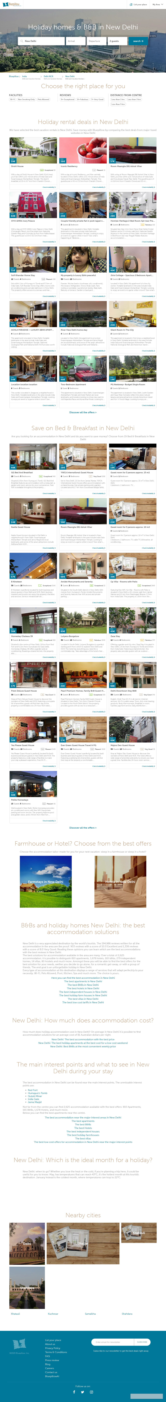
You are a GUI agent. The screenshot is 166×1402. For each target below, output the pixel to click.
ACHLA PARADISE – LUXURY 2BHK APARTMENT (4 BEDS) (39, 330)
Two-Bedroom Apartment (73, 384)
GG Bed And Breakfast (22, 472)
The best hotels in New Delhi (83, 988)
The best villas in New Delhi (83, 998)
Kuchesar (53, 1313)
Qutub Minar (35, 1096)
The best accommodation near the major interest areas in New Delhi (83, 1117)
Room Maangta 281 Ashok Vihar (126, 166)
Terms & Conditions (56, 1352)
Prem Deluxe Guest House (24, 691)
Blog (47, 1364)
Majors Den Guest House (123, 745)
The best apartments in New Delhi (83, 981)
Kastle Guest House (20, 527)
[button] (74, 1392)
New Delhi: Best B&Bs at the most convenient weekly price (83, 1046)
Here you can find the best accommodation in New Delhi (83, 977)
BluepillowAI (52, 1376)
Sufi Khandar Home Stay (23, 275)
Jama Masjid (35, 1102)
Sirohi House (17, 166)
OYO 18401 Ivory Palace (23, 221)
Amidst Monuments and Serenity (77, 581)
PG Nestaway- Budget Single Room (128, 384)
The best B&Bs (83, 1124)
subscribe (142, 1342)
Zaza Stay (115, 636)
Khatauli (15, 1313)
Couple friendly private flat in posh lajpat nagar (84, 221)
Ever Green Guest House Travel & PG (78, 745)
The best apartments (83, 1120)
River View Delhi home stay (74, 330)
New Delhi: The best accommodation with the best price (83, 1039)
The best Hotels (83, 1128)
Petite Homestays (19, 800)
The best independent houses (83, 1131)
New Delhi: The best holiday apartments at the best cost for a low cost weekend (83, 1042)
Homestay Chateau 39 (22, 636)
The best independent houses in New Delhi (83, 991)
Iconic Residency (69, 166)
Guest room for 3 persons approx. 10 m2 (130, 527)
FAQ (47, 1356)
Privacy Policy (52, 1348)
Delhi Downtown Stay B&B (123, 691)
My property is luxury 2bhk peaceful (78, 275)
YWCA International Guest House (77, 472)
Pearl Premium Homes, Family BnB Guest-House (84, 691)
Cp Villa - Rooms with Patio (124, 581)
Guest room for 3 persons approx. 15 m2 (130, 472)
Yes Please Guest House (22, 745)
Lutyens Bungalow (70, 636)
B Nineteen (16, 581)
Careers (49, 1368)
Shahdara (127, 1313)
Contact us (51, 1372)
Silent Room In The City (122, 330)
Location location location (24, 384)
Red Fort (32, 1090)
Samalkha (90, 1313)
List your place (53, 1340)
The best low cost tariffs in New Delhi (83, 1002)
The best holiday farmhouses (83, 1135)
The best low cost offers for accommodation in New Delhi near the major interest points (83, 1142)
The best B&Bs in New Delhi (83, 984)
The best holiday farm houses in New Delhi (83, 995)
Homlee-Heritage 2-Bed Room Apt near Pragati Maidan (138, 221)
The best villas (83, 1138)
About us (50, 1344)
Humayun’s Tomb (37, 1093)
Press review (52, 1360)
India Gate (33, 1099)
